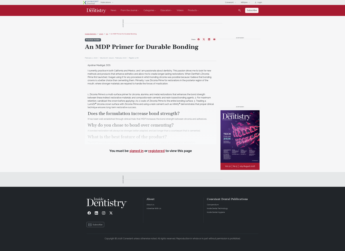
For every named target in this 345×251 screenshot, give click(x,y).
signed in (137, 151)
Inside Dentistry (90, 34)
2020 (101, 34)
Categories (149, 10)
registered (156, 151)
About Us (150, 204)
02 (107, 34)
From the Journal (129, 10)
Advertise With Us (153, 208)
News (113, 10)
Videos (180, 10)
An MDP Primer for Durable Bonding (124, 34)
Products (192, 10)
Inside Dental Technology (217, 208)
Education (166, 10)
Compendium (213, 204)
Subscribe (97, 224)
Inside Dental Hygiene (216, 212)
